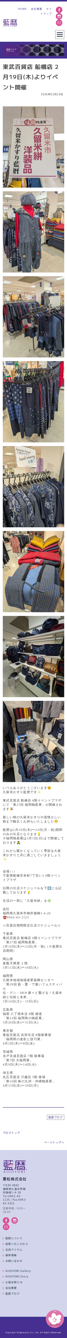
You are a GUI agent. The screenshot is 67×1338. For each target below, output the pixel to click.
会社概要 (36, 9)
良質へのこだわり (16, 1244)
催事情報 (11, 1255)
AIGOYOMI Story (16, 1276)
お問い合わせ (14, 1261)
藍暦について (14, 1238)
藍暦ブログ (55, 1117)
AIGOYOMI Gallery (18, 1271)
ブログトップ (11, 1133)
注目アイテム (13, 1249)
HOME (22, 9)
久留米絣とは (14, 1282)
